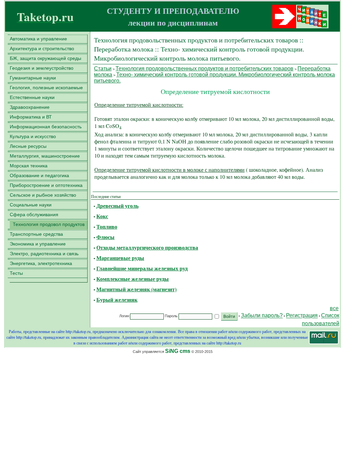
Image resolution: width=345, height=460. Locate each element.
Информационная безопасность (46, 126)
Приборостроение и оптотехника (46, 185)
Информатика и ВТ (31, 117)
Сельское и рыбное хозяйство (43, 195)
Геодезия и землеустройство (41, 68)
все (334, 308)
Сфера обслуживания (34, 214)
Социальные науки (31, 204)
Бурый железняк (116, 299)
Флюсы (105, 237)
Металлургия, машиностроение (45, 156)
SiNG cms (177, 351)
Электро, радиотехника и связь (44, 253)
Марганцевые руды (120, 258)
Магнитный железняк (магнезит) (136, 289)
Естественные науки (32, 97)
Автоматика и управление (38, 38)
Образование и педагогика (39, 175)
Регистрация (302, 316)
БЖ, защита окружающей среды (45, 58)
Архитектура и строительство (42, 48)
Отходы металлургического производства (147, 247)
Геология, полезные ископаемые (46, 87)
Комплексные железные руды (132, 279)
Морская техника (29, 165)
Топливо (106, 226)
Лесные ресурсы (28, 146)
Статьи (103, 68)
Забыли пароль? (262, 316)
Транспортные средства (36, 234)
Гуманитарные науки (33, 77)
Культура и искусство (33, 136)
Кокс (102, 216)
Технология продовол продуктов (49, 224)
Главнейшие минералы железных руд (142, 268)
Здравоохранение (30, 107)
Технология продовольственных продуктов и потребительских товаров (204, 68)
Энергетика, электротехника (41, 263)
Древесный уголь (117, 205)
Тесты (16, 273)
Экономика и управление (38, 244)
